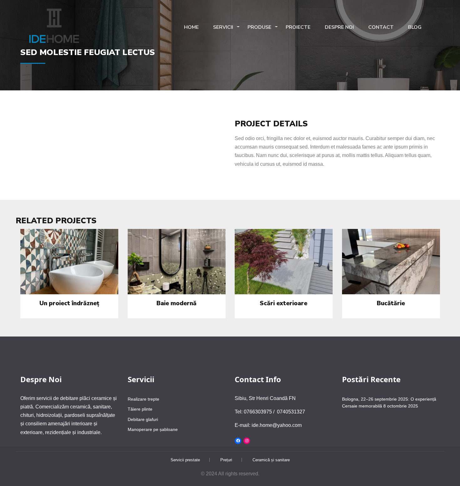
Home (191, 27)
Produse (259, 27)
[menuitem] (54, 28)
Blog (415, 27)
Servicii (223, 27)
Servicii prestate (185, 460)
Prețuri (226, 460)
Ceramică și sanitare (271, 460)
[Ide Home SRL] (54, 26)
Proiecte (298, 27)
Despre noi (339, 27)
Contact (381, 27)
